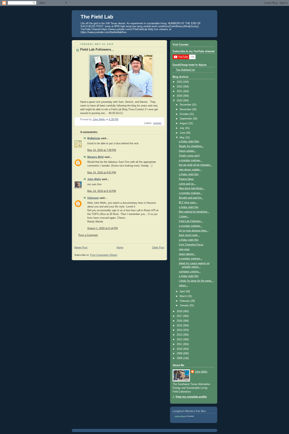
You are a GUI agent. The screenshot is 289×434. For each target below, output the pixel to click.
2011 (180, 344)
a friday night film (189, 174)
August (184, 123)
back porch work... (189, 235)
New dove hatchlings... (192, 188)
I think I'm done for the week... (196, 280)
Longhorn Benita (180, 416)
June (183, 132)
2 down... (184, 216)
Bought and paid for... (191, 197)
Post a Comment (88, 235)
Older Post (158, 247)
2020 (180, 95)
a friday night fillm (189, 141)
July (182, 128)
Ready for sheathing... (191, 146)
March (184, 296)
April (183, 291)
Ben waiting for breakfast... (194, 211)
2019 (180, 100)
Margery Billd (95, 157)
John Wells (94, 179)
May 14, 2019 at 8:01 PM (101, 172)
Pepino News (186, 179)
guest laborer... (187, 254)
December (186, 104)
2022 (180, 86)
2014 (180, 330)
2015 (180, 325)
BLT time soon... (188, 202)
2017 (180, 316)
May (182, 137)
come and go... (187, 183)
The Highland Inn (185, 69)
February (185, 301)
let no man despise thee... (194, 230)
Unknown (93, 198)
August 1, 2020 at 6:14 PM (102, 228)
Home (120, 247)
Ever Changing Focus (191, 244)
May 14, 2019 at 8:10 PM (101, 191)
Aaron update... (187, 151)
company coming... (190, 271)
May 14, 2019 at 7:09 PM (101, 150)
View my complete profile (191, 396)
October (185, 114)
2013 (180, 334)
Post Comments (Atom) (103, 255)
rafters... (184, 285)
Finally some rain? (189, 155)
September (186, 118)
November (186, 109)
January (185, 305)
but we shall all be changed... (195, 165)
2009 (180, 353)
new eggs (184, 249)
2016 (180, 320)
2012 (180, 339)
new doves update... (190, 169)
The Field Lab (97, 17)
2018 (180, 311)
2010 (180, 349)
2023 (180, 82)
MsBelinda (93, 138)
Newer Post (80, 247)
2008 (180, 358)
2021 (180, 91)
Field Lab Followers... (191, 221)
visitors (157, 123)
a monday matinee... (190, 160)
